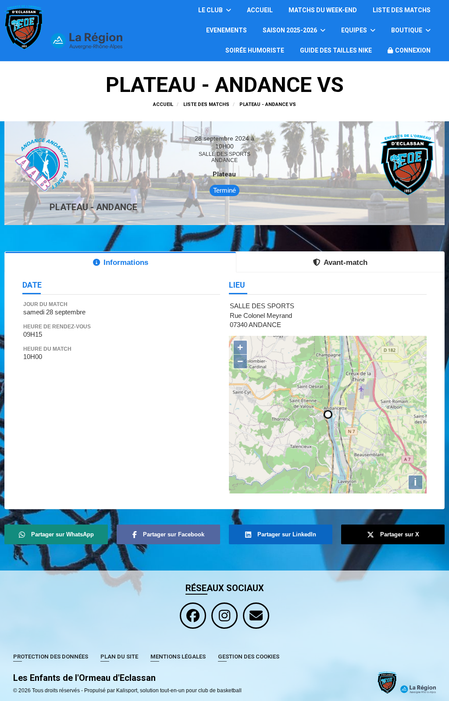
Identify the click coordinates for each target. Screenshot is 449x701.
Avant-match (345, 262)
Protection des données (50, 656)
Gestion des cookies (248, 656)
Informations (125, 262)
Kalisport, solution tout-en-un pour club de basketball (179, 690)
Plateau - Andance (93, 207)
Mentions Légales (178, 656)
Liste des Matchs (402, 10)
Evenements (226, 30)
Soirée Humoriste (254, 50)
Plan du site (119, 656)
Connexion (413, 50)
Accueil (260, 10)
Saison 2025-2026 (290, 30)
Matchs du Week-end (323, 10)
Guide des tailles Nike (336, 50)
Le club (211, 10)
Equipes (354, 30)
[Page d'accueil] (407, 682)
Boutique (407, 30)
